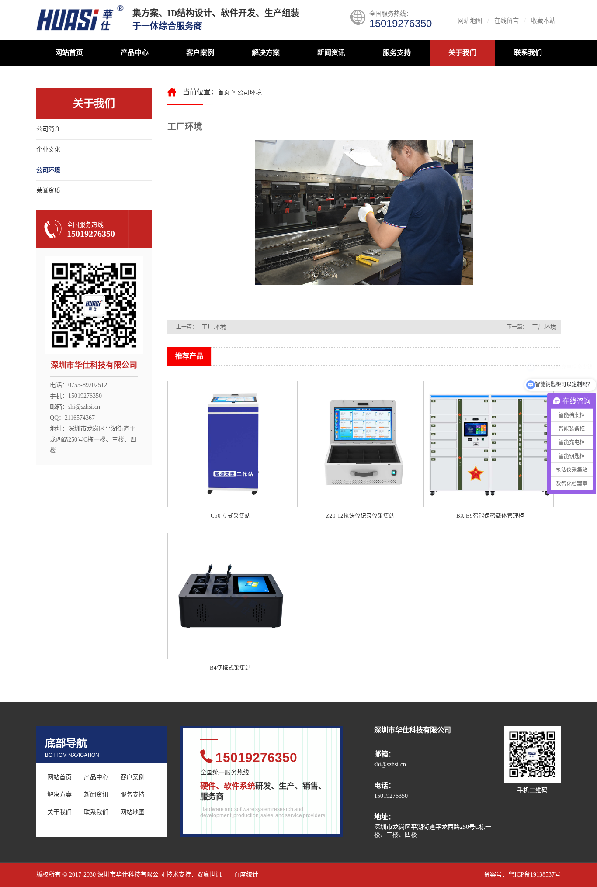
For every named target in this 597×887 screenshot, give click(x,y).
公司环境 (48, 170)
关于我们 (462, 52)
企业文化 (48, 149)
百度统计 (246, 874)
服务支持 (397, 52)
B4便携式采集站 (230, 667)
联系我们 (528, 52)
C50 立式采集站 (230, 515)
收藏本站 (543, 20)
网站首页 (69, 52)
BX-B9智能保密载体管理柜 (490, 515)
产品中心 (135, 52)
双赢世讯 (209, 874)
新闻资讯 (331, 52)
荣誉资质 (48, 190)
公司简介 (48, 129)
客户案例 (200, 52)
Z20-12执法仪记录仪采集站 (360, 515)
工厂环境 (213, 327)
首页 (224, 92)
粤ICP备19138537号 (534, 874)
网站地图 (470, 20)
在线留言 (506, 20)
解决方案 (266, 52)
